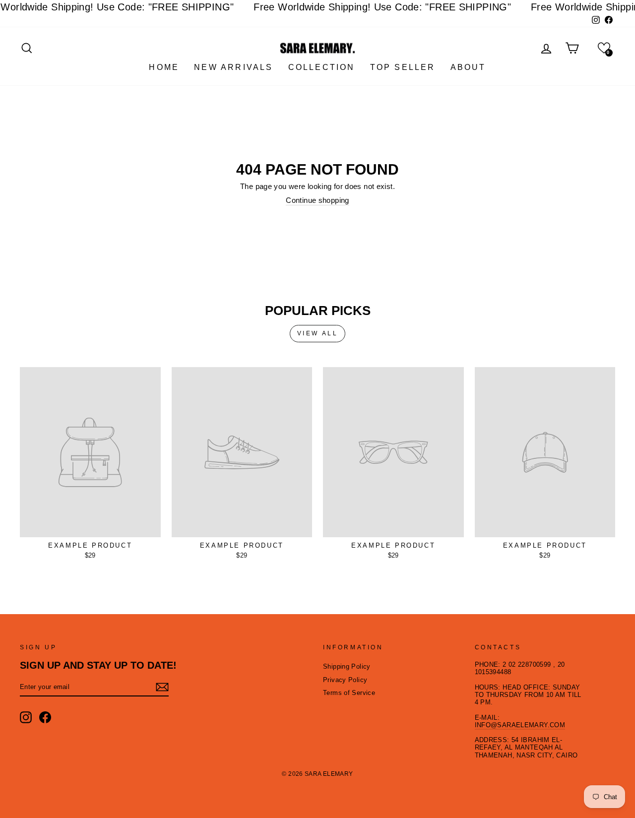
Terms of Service (349, 692)
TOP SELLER (403, 67)
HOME (164, 67)
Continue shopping (317, 200)
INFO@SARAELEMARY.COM (520, 725)
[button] (604, 48)
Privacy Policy (345, 680)
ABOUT (468, 67)
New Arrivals (233, 67)
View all (317, 333)
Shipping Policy (347, 666)
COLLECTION (321, 67)
